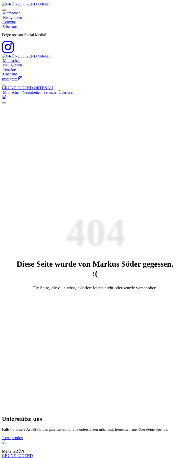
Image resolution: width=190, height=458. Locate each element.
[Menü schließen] (4, 10)
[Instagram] (8, 52)
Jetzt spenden (12, 438)
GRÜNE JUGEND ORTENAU (27, 88)
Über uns (9, 26)
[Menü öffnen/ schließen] (4, 85)
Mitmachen (11, 13)
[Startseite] (26, 4)
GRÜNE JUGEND (17, 456)
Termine (9, 22)
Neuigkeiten (12, 17)
